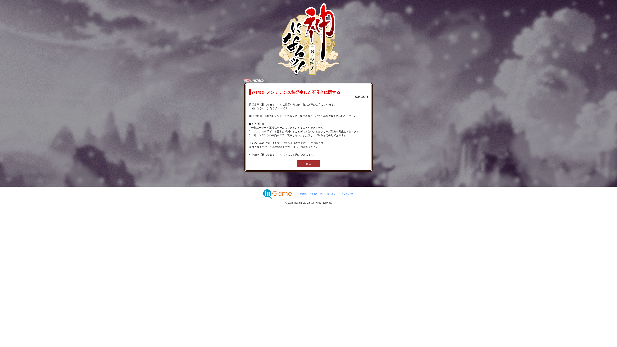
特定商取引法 (347, 193)
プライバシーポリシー (329, 193)
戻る (308, 164)
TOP (246, 80)
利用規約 (313, 193)
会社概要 (303, 193)
